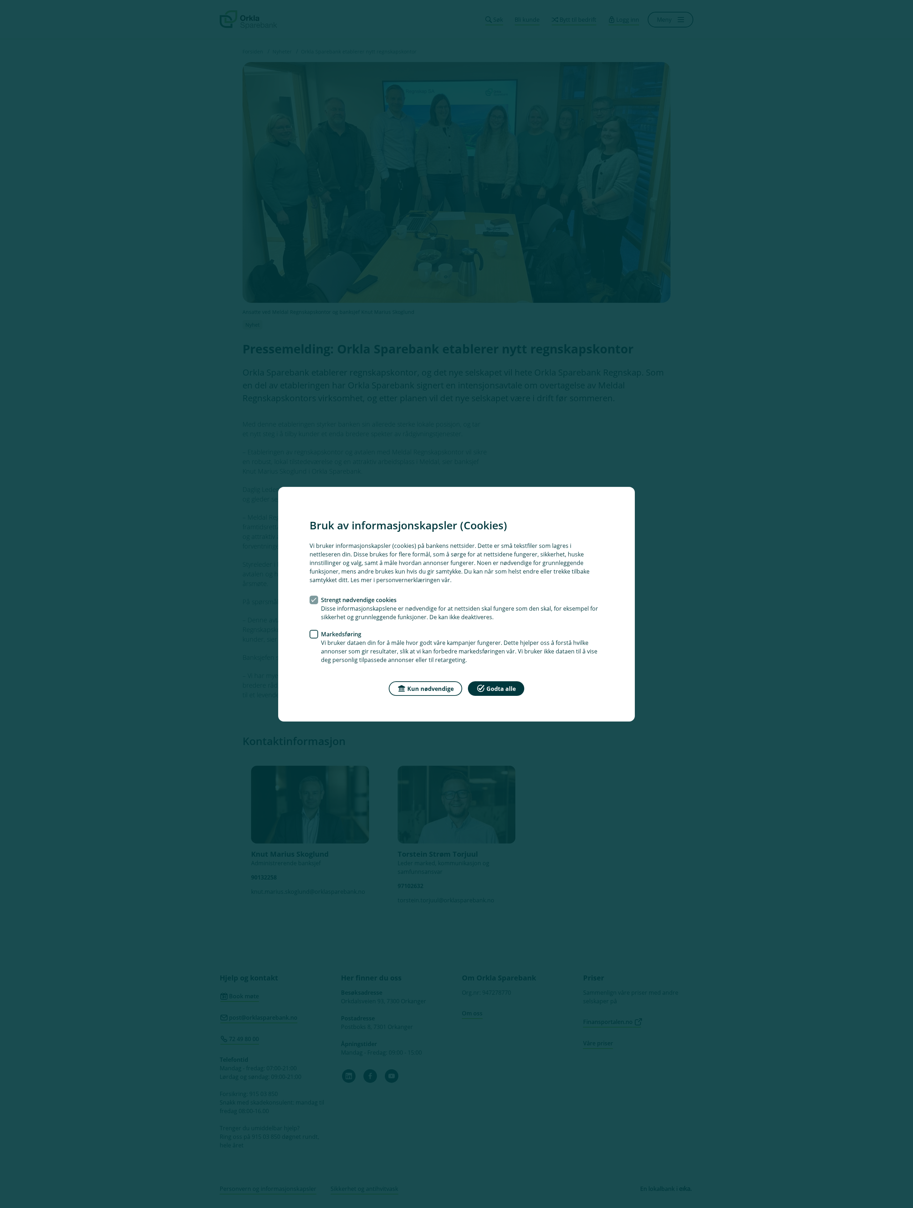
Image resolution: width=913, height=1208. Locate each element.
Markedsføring (341, 634)
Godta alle (501, 688)
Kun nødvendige (430, 688)
